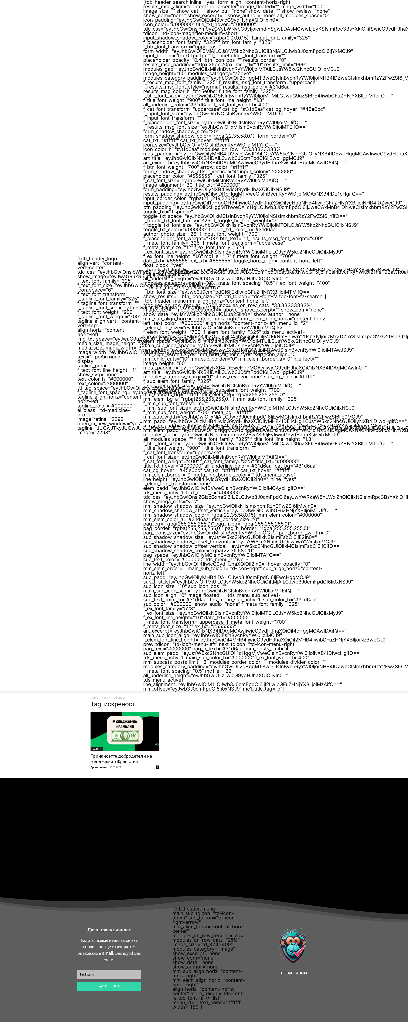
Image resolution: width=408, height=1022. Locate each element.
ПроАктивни (99, 767)
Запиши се (112, 986)
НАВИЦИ (96, 748)
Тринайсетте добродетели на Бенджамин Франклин (121, 759)
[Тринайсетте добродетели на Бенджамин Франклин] (125, 731)
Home (94, 697)
